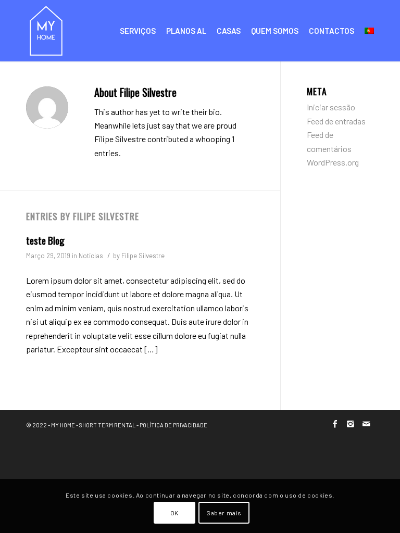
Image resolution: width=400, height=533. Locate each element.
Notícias (91, 255)
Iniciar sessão (331, 107)
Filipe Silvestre (143, 255)
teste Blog (45, 240)
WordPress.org (333, 162)
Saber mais (224, 512)
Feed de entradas (336, 121)
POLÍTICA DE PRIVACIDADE (173, 425)
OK (174, 512)
